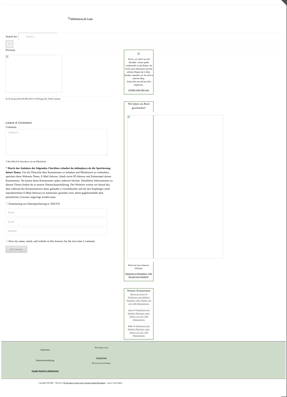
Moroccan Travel (137, 294)
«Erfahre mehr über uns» (138, 90)
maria (130, 310)
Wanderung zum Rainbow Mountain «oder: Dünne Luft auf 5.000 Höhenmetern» (139, 300)
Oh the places (13, 99)
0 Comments (56, 99)
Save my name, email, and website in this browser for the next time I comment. (52, 241)
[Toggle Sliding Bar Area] (284, 11)
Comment (11, 127)
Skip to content (9, 1)
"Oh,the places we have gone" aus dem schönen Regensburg (84, 383)
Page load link (9, 391)
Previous (10, 49)
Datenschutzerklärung (57, 184)
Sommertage (101, 358)
